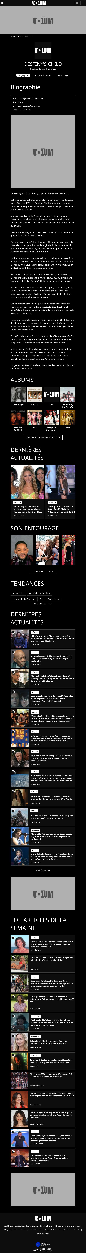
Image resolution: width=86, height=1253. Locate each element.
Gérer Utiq (77, 1230)
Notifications (68, 1230)
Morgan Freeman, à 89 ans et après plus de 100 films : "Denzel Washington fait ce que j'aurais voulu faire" (51, 658)
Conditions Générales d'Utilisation (14, 1226)
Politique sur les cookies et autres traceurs (67, 1226)
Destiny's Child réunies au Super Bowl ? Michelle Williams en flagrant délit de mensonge (62, 510)
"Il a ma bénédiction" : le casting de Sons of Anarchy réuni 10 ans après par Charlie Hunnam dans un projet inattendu (52, 678)
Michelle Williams (34, 294)
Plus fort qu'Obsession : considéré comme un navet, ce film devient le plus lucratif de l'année (51, 797)
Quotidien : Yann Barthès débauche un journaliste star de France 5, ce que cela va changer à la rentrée (50, 1158)
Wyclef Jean (39, 248)
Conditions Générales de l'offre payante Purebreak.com (45, 1230)
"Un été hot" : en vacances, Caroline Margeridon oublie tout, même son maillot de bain (51, 958)
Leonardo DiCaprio (23, 599)
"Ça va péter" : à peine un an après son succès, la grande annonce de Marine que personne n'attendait (51, 836)
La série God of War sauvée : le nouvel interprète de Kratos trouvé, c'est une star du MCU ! (51, 816)
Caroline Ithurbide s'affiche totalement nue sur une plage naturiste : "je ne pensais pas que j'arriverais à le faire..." (52, 944)
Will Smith (28, 248)
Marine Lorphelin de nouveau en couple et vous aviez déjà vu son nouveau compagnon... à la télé (52, 1094)
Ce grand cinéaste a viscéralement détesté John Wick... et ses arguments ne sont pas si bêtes (51, 1061)
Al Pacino (18, 593)
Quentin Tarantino (39, 593)
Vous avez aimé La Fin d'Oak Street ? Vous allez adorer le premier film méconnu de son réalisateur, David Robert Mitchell (52, 698)
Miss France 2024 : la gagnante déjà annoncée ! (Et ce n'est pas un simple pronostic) (51, 1075)
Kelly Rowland (29, 206)
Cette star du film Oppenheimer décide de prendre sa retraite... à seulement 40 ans (48, 1042)
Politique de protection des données (15, 1230)
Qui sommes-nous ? (33, 1226)
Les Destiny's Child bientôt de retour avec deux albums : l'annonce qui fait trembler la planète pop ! (27, 510)
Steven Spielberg (49, 599)
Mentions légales (46, 1226)
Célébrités (20, 36)
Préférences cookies (43, 1234)
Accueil (13, 36)
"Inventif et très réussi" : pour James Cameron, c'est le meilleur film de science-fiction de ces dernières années (51, 758)
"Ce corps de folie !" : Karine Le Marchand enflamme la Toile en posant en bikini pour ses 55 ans (52, 999)
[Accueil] (39, 3)
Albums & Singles (43, 75)
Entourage (63, 75)
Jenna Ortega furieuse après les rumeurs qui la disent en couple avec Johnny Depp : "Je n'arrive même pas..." (51, 1115)
